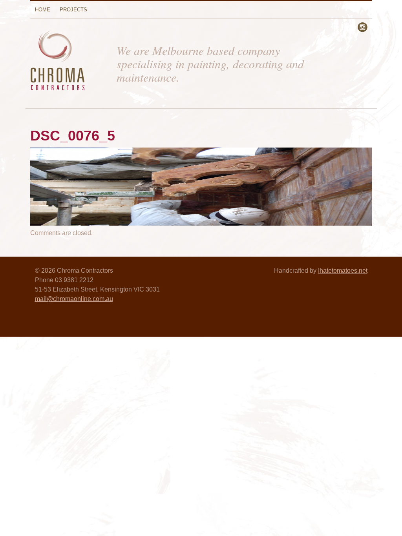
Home (42, 10)
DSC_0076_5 (72, 136)
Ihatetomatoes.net (342, 270)
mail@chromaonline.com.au (74, 298)
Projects (73, 10)
